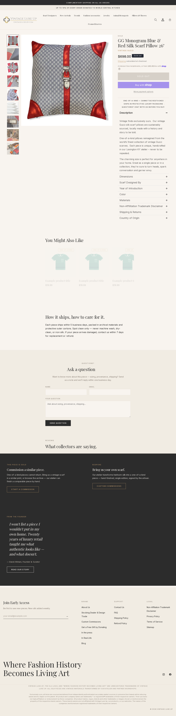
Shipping (122, 61)
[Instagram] (163, 674)
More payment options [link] (143, 92)
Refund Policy (120, 623)
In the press (87, 632)
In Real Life (87, 638)
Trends (77, 15)
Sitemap (150, 627)
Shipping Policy (121, 618)
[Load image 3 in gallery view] (13, 68)
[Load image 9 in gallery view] (13, 149)
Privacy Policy (153, 616)
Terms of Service (155, 622)
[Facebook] (170, 674)
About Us (86, 607)
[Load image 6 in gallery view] (13, 108)
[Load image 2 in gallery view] (13, 54)
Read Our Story (20, 569)
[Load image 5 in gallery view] (13, 95)
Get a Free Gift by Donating (94, 627)
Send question (58, 423)
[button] (155, 20)
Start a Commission (22, 489)
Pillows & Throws (139, 15)
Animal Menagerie (121, 15)
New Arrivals (65, 15)
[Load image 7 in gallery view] (13, 122)
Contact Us (119, 607)
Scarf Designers (50, 15)
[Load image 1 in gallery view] (13, 41)
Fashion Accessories (91, 15)
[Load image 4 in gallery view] (13, 81)
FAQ (116, 612)
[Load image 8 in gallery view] (13, 135)
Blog (84, 643)
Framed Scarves (95, 24)
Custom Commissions (109, 486)
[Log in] (163, 20)
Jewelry (107, 15)
